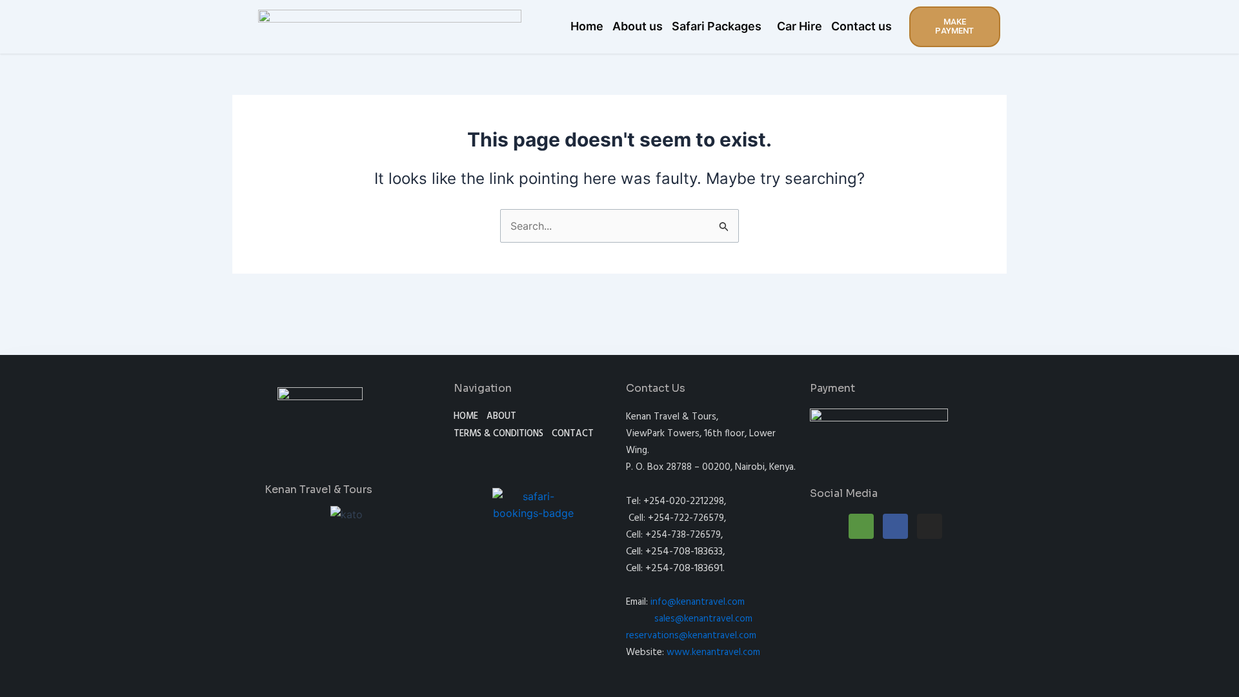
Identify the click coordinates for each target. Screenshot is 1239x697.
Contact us (861, 26)
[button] (719, 26)
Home (586, 26)
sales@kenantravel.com (703, 619)
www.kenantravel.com (713, 652)
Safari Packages (716, 26)
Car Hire (799, 26)
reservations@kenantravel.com (691, 635)
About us (637, 26)
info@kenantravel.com (697, 602)
